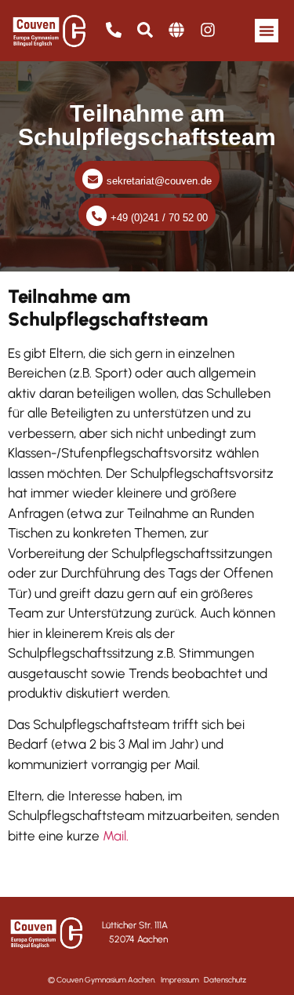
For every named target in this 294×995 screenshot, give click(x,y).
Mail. (116, 836)
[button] (266, 30)
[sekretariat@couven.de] (92, 179)
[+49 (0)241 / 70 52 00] (96, 216)
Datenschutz (225, 980)
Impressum (180, 980)
